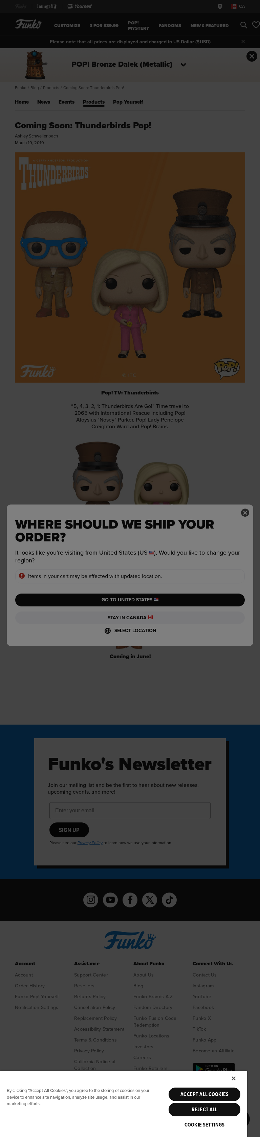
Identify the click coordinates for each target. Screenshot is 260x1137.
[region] (123, 1104)
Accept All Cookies (204, 1094)
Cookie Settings (204, 1124)
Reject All (205, 1109)
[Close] (234, 1078)
